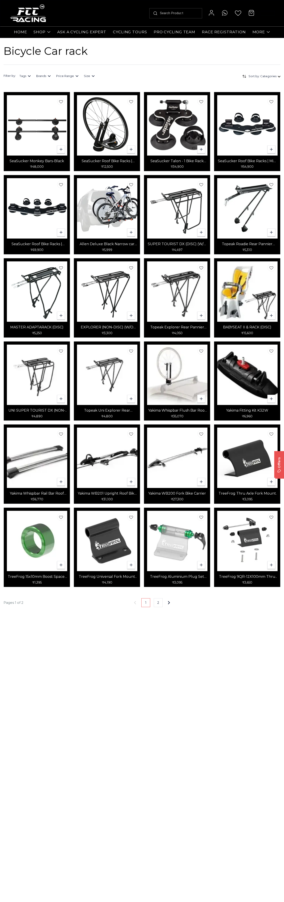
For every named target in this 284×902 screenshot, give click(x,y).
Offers (279, 462)
